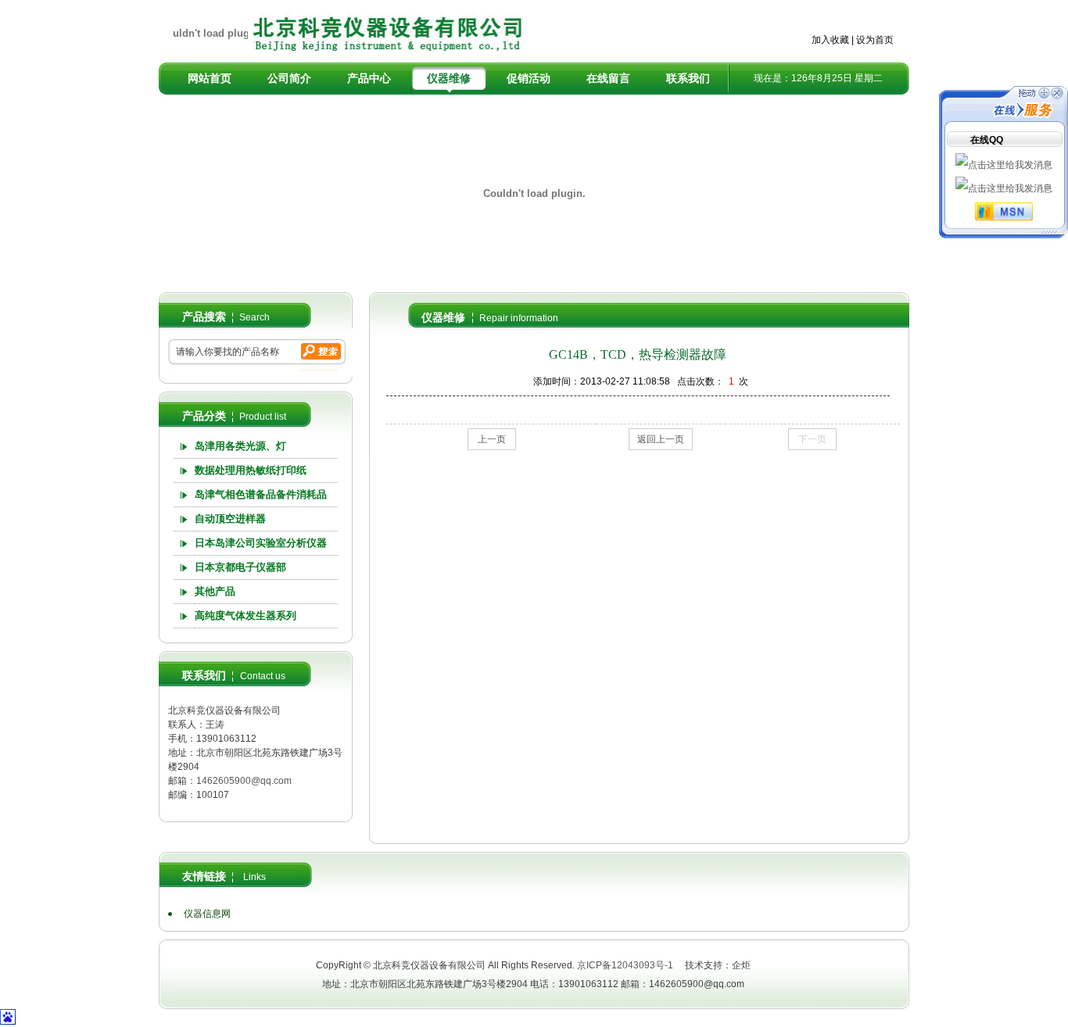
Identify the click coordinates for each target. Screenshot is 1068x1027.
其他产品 (215, 591)
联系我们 (688, 78)
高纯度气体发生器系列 (245, 615)
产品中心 (369, 78)
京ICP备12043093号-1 (625, 965)
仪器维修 (449, 78)
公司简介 (289, 78)
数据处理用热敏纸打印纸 (250, 470)
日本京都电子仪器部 (240, 567)
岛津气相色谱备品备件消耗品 (261, 494)
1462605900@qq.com (244, 780)
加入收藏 (830, 39)
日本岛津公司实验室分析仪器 (261, 543)
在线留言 (608, 78)
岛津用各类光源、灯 (240, 446)
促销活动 (528, 78)
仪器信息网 (207, 913)
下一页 (812, 439)
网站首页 (209, 78)
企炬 (741, 965)
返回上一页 (660, 439)
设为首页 (875, 39)
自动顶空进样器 (230, 518)
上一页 (492, 439)
